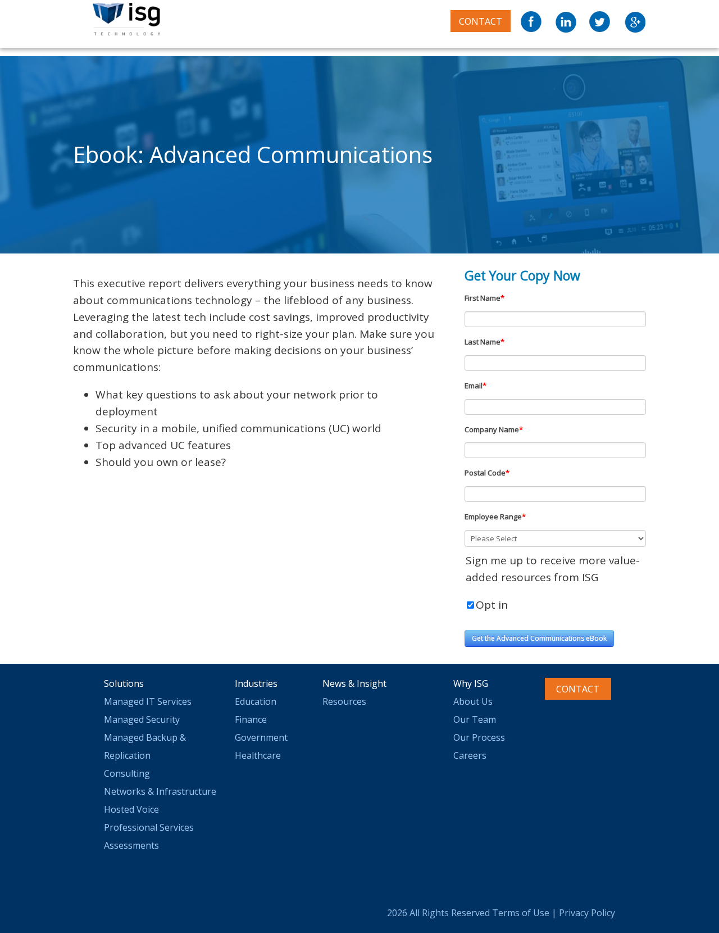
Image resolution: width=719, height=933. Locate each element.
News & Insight (354, 683)
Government (261, 737)
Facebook (532, 22)
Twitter (600, 22)
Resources (344, 701)
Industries (256, 683)
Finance (251, 719)
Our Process (479, 737)
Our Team (474, 719)
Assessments (131, 845)
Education (255, 701)
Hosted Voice (131, 809)
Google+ (635, 22)
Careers (469, 755)
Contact (577, 689)
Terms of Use (520, 913)
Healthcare (258, 755)
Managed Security (142, 719)
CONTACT (480, 21)
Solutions (124, 683)
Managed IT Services (148, 701)
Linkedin (566, 22)
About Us (473, 701)
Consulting (127, 773)
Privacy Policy (587, 913)
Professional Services (149, 827)
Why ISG (470, 683)
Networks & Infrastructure (160, 791)
